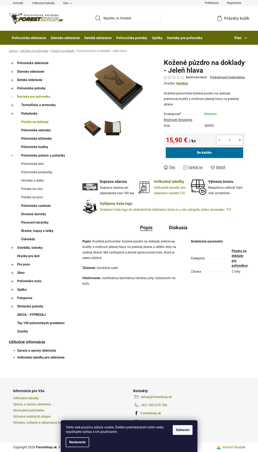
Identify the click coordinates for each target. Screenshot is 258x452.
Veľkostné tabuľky (43, 3)
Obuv (21, 273)
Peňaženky (29, 113)
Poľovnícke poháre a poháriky (43, 155)
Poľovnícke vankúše (36, 206)
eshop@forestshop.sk (156, 397)
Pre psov (23, 264)
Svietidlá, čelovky (30, 248)
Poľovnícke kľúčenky (36, 138)
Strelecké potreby (30, 306)
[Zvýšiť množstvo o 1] (240, 140)
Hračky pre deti (28, 256)
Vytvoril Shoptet (233, 447)
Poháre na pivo (32, 197)
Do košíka (204, 153)
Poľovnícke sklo (32, 164)
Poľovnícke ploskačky (36, 172)
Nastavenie (77, 442)
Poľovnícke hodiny (34, 147)
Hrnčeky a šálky (32, 180)
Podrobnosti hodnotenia (227, 77)
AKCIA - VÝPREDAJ (31, 315)
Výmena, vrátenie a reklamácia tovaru (40, 423)
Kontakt (18, 3)
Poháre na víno (32, 189)
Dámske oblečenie (30, 72)
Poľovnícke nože (29, 281)
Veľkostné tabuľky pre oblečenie (41, 357)
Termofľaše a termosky (38, 105)
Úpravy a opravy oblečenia (36, 350)
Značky (22, 331)
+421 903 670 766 (154, 405)
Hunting (182, 83)
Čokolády (28, 239)
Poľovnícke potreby (31, 88)
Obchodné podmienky (28, 410)
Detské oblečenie (29, 80)
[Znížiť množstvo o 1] (219, 140)
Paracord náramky (35, 222)
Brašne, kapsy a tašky (37, 231)
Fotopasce (24, 298)
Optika (22, 290)
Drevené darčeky (33, 214)
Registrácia (234, 2)
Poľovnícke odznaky (36, 130)
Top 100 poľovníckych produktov (41, 323)
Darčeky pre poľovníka (33, 97)
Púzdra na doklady (35, 122)
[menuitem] (29, 38)
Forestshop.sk (151, 413)
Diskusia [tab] (178, 227)
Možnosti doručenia (178, 120)
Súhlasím (182, 430)
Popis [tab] (146, 227)
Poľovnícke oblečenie (33, 63)
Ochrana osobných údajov (32, 416)
